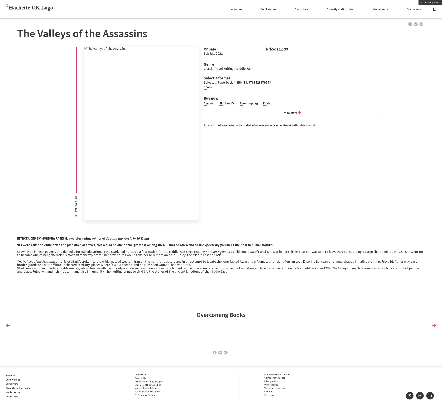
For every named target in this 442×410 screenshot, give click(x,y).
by (76, 210)
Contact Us (140, 374)
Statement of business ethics (148, 384)
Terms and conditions (274, 388)
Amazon (209, 103)
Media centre (13, 392)
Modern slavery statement (147, 388)
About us (10, 375)
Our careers (12, 396)
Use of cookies (271, 384)
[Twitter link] (410, 395)
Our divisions (13, 379)
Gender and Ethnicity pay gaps (149, 381)
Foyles (267, 103)
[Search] (434, 9)
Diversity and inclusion (18, 388)
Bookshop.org (249, 103)
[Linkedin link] (430, 395)
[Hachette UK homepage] (47, 9)
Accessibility (140, 378)
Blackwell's (226, 103)
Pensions (268, 391)
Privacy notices (271, 381)
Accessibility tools (430, 2)
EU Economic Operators (146, 395)
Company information (274, 377)
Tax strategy (270, 395)
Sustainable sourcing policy (147, 391)
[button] (8, 325)
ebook (208, 87)
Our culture (12, 384)
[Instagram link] (420, 395)
